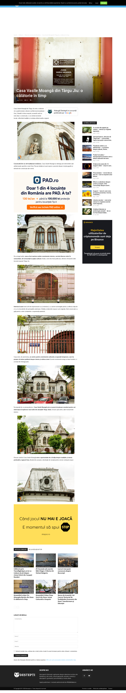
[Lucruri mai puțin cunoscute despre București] (68, 560)
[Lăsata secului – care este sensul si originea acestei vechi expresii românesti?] (87, 202)
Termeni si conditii (87, 688)
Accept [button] (104, 3)
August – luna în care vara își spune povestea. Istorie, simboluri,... (102, 192)
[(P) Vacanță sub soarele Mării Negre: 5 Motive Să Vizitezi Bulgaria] (46, 560)
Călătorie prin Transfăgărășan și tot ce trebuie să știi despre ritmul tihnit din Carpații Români (23, 573)
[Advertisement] (63, 21)
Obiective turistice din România (33, 35)
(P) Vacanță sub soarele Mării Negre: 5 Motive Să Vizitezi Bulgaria (45, 571)
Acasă (15, 35)
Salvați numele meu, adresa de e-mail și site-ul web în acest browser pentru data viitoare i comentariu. (46, 651)
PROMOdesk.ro (71, 682)
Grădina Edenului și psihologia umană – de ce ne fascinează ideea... (101, 211)
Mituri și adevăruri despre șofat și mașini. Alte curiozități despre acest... (102, 183)
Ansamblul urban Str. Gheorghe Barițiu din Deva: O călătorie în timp (24, 597)
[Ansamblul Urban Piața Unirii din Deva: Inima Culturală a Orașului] (46, 587)
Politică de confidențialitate (100, 688)
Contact (110, 688)
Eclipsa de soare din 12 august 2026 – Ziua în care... (102, 165)
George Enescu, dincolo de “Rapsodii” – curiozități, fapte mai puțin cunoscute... (102, 138)
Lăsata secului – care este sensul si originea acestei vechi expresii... (102, 201)
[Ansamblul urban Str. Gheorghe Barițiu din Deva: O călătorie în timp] (24, 587)
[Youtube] (89, 676)
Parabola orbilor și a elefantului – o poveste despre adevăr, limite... (101, 147)
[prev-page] (15, 607)
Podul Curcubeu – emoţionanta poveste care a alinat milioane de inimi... (102, 156)
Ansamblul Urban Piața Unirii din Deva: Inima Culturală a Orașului (44, 597)
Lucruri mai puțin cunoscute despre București (64, 571)
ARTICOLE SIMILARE (21, 549)
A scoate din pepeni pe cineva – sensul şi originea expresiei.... (102, 129)
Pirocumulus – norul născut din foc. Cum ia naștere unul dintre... (102, 174)
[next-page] (18, 607)
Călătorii (21, 35)
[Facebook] (84, 676)
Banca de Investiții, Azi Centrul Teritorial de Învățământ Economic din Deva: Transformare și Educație (67, 599)
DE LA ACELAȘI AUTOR (35, 549)
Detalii (96, 3)
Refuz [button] (90, 3)
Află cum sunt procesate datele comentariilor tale (61, 660)
